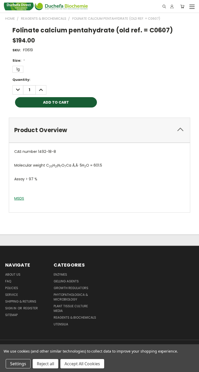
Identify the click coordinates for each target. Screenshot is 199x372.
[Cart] (182, 6)
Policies (11, 288)
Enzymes (60, 274)
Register (30, 308)
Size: (18, 60)
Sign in (11, 308)
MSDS (19, 198)
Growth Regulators (71, 288)
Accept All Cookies (82, 364)
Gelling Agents (66, 281)
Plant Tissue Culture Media (71, 308)
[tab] (99, 130)
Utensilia (61, 324)
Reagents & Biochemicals (75, 317)
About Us (12, 274)
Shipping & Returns (20, 301)
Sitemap (11, 315)
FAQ (8, 281)
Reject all (45, 364)
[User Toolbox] (172, 6)
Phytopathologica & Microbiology (71, 297)
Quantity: (21, 79)
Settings (18, 364)
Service (11, 294)
